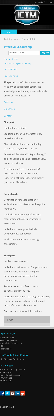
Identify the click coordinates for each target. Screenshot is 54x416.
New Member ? (39, 2)
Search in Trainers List (11, 343)
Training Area (7, 337)
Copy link (45, 52)
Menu (9, 32)
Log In (28, 2)
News (3, 346)
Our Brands (6, 378)
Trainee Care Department (13, 369)
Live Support (7, 372)
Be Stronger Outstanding (12, 359)
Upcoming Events (9, 340)
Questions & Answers (11, 375)
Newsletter (6, 348)
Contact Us (6, 380)
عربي (51, 2)
